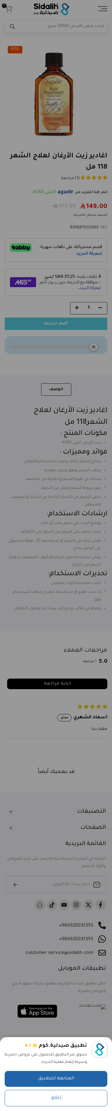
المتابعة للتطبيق (56, 1078)
